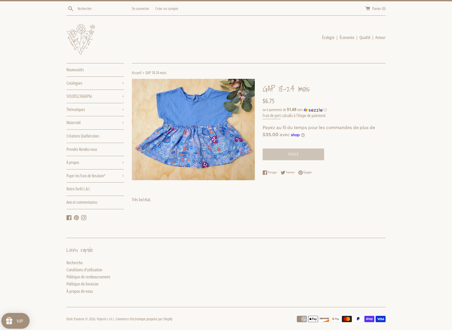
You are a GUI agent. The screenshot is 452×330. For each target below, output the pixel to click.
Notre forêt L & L (78, 189)
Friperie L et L (105, 318)
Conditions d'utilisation (84, 270)
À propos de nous (79, 291)
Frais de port (272, 115)
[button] (324, 109)
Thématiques (95, 109)
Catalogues (95, 83)
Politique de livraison (82, 284)
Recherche (74, 263)
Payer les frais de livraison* (95, 176)
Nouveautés (75, 70)
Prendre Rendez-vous (81, 149)
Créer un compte (166, 8)
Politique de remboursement (88, 277)
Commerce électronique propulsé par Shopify (144, 318)
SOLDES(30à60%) (95, 96)
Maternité (95, 122)
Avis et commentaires (81, 202)
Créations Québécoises (82, 136)
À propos (95, 162)
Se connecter (140, 8)
